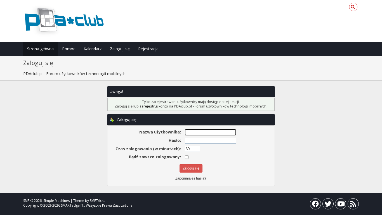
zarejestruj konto (154, 106)
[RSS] (353, 205)
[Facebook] (315, 205)
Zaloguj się (120, 48)
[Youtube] (340, 205)
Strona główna (40, 48)
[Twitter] (328, 205)
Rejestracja (148, 48)
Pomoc (68, 48)
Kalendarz (93, 48)
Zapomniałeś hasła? (190, 178)
